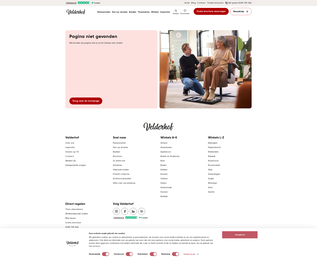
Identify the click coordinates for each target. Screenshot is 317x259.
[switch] (129, 254)
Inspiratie (165, 12)
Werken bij (70, 161)
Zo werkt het (119, 161)
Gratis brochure (73, 223)
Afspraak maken (121, 170)
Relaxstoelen (103, 12)
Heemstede (166, 188)
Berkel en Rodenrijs (169, 156)
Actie (187, 3)
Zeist (210, 188)
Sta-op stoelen (120, 147)
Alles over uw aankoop (124, 183)
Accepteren (240, 235)
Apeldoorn (165, 152)
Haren (163, 183)
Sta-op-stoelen (120, 12)
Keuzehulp (238, 11)
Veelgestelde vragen (75, 165)
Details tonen (189, 254)
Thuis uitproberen (74, 209)
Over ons (69, 143)
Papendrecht (214, 147)
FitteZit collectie (121, 174)
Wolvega (212, 183)
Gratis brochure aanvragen (211, 11)
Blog (193, 3)
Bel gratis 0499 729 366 (240, 3)
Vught (211, 179)
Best (162, 161)
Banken (132, 12)
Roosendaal (214, 165)
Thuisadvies (144, 12)
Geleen (164, 179)
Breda (163, 165)
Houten (164, 192)
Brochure (117, 156)
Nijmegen (212, 143)
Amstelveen (166, 147)
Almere (163, 143)
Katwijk (164, 196)
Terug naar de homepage (85, 101)
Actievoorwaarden (122, 179)
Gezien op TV (72, 152)
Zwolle (211, 192)
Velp (210, 170)
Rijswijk (211, 156)
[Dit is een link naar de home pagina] (76, 12)
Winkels (155, 12)
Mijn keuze (70, 218)
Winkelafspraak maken (76, 214)
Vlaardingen (214, 174)
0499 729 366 (72, 227)
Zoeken (176, 13)
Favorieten (185, 13)
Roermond (213, 161)
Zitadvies (117, 165)
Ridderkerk (213, 152)
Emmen (164, 174)
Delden (164, 170)
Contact (201, 3)
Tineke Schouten (215, 3)
